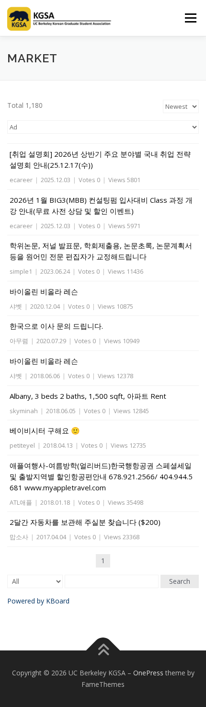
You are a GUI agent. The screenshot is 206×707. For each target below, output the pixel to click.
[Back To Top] (103, 651)
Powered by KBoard (38, 600)
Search (179, 581)
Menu (190, 18)
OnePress (148, 672)
